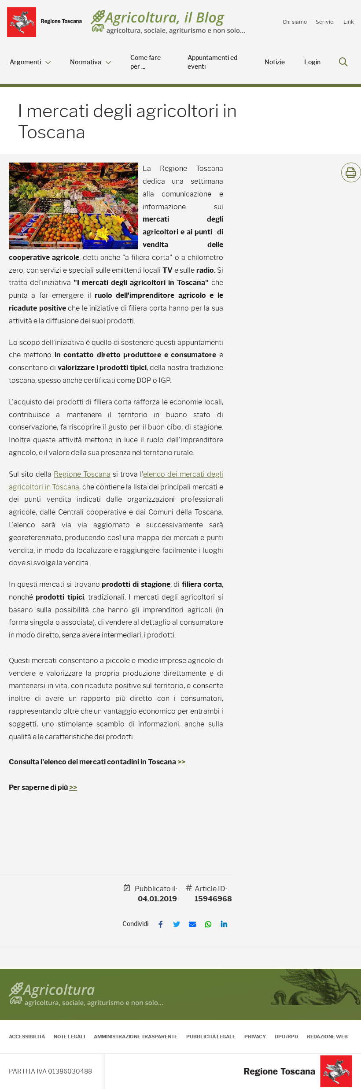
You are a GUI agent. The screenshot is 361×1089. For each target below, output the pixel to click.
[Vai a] (44, 22)
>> (181, 762)
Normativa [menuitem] (85, 62)
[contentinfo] (180, 1029)
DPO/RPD (286, 1036)
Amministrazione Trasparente (135, 1036)
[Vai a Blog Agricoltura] (168, 22)
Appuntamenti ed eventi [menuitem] (212, 62)
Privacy (255, 1036)
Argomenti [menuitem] (25, 62)
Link (348, 22)
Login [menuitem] (312, 62)
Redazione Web (327, 1036)
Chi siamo (295, 22)
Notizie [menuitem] (275, 62)
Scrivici (325, 22)
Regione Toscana (82, 474)
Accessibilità (27, 1036)
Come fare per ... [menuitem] (145, 62)
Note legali (69, 1036)
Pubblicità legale (211, 1036)
